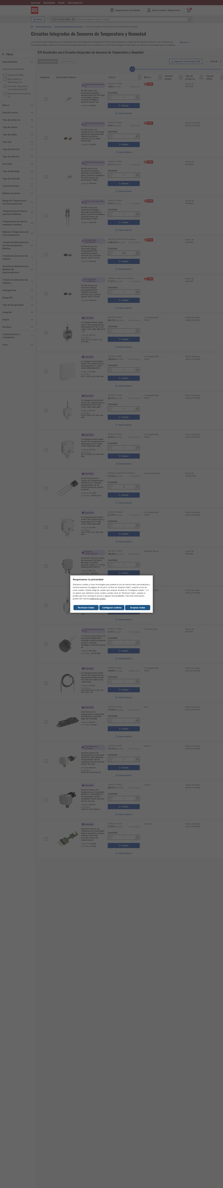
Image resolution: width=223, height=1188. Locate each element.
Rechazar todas (86, 607)
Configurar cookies (112, 607)
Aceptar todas (137, 607)
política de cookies (98, 598)
